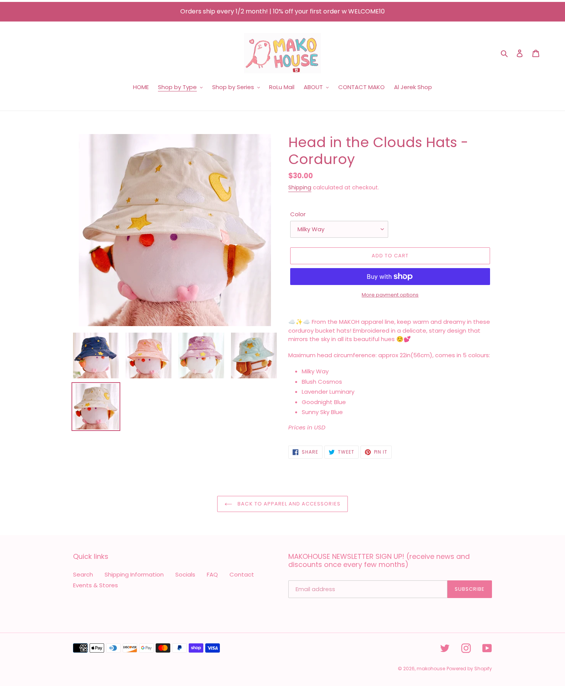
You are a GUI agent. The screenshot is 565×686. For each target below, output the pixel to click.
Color (298, 214)
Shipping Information (134, 574)
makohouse (431, 668)
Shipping (299, 187)
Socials (185, 574)
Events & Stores (95, 585)
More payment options (390, 294)
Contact (241, 574)
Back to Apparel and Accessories (288, 503)
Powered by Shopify (469, 668)
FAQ (212, 574)
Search (83, 574)
